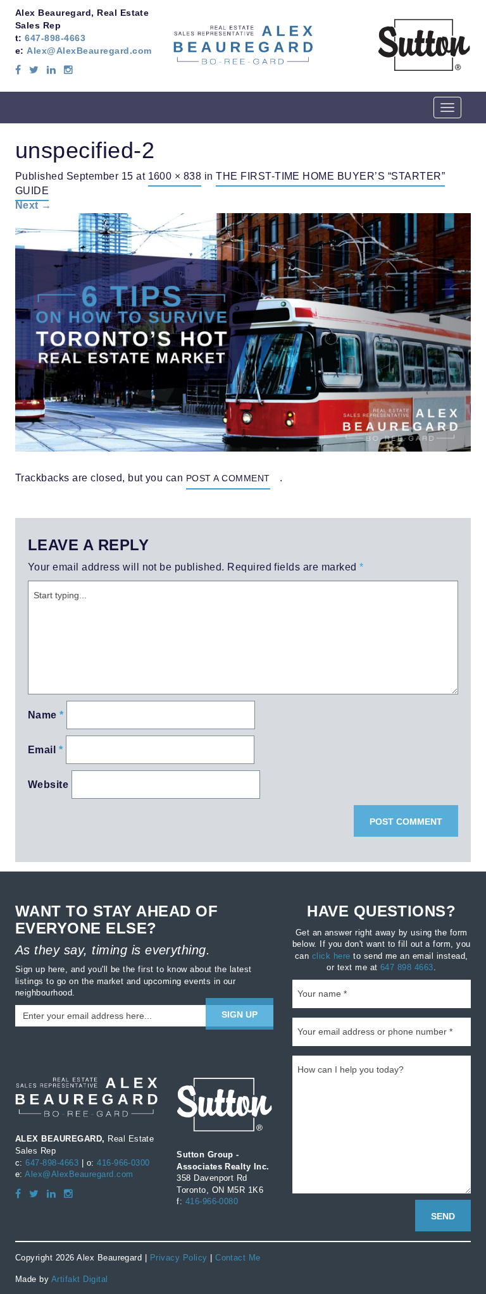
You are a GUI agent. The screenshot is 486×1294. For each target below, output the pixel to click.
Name (46, 715)
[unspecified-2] (243, 332)
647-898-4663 (55, 38)
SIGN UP (239, 1014)
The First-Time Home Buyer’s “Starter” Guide (230, 183)
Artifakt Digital (79, 1279)
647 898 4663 (406, 967)
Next (33, 205)
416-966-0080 (212, 1201)
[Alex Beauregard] (243, 45)
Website (48, 785)
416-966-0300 (123, 1162)
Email (45, 750)
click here (331, 956)
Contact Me (238, 1257)
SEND (443, 1216)
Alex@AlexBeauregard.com (89, 51)
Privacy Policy (179, 1257)
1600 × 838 (175, 176)
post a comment (228, 478)
